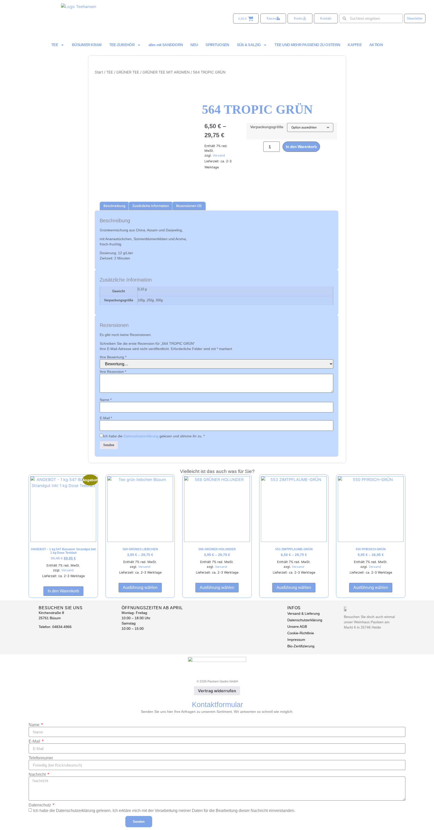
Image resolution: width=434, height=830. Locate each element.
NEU (194, 45)
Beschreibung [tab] (114, 206)
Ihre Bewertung (113, 357)
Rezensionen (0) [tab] (189, 206)
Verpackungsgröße (266, 127)
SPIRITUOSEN (217, 45)
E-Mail (106, 418)
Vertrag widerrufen (217, 690)
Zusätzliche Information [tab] (150, 206)
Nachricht (38, 775)
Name (106, 399)
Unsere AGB (297, 627)
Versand (219, 155)
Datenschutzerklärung (141, 436)
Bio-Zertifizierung (300, 646)
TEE (54, 45)
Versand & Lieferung (303, 613)
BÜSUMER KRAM (87, 45)
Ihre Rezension (113, 371)
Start (99, 72)
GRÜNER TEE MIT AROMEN (166, 72)
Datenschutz (40, 805)
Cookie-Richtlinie (300, 633)
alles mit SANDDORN (165, 45)
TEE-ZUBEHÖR (122, 45)
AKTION (376, 45)
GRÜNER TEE (127, 72)
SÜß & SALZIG (249, 45)
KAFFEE (355, 45)
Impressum (296, 640)
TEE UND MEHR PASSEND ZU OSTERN (307, 45)
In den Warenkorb (301, 147)
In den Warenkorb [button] (63, 591)
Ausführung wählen (140, 587)
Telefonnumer (41, 758)
